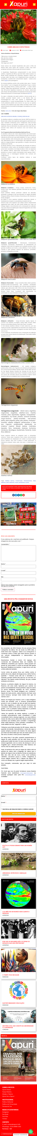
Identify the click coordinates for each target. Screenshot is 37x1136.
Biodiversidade (25, 50)
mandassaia (22, 482)
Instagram (5, 1112)
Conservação (19, 480)
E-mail (3, 570)
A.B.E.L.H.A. (8, 111)
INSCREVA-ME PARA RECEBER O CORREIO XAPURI (18, 809)
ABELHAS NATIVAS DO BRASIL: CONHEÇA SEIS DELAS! (15, 116)
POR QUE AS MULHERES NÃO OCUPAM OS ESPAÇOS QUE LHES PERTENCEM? (16, 942)
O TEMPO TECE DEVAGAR (10, 975)
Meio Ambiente (10, 482)
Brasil (29, 50)
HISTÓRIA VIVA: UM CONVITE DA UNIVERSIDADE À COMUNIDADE (17, 1027)
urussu (27, 482)
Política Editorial (7, 1102)
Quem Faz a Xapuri (8, 1096)
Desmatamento (28, 480)
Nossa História (6, 1092)
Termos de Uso (7, 1106)
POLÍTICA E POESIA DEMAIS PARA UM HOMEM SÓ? (17, 846)
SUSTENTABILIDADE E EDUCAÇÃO (13, 1003)
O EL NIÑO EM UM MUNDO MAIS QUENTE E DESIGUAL (15, 912)
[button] (5, 4)
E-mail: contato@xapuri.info (11, 1124)
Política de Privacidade (9, 1104)
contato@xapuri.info (30, 775)
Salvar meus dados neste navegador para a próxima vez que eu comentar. (18, 585)
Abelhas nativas (9, 480)
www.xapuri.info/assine (26, 773)
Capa (32, 50)
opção (6, 80)
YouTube (5, 1116)
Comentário (5, 544)
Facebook (5, 1114)
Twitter (4, 1118)
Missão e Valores (7, 1094)
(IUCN (29, 93)
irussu (16, 482)
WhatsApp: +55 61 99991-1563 (11, 1126)
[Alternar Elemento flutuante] (30, 1131)
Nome (3, 564)
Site (2, 576)
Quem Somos (6, 1089)
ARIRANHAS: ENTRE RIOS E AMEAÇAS (14, 873)
